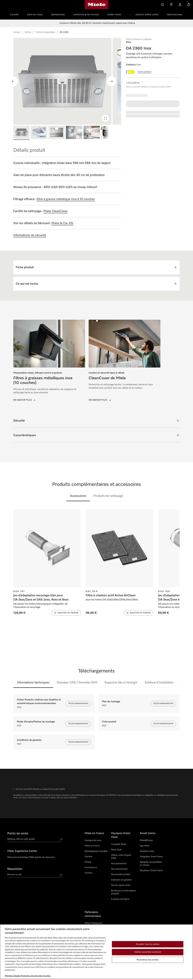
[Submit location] (61, 839)
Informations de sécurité (29, 235)
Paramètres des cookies (148, 960)
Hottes (28, 32)
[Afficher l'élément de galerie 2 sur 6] (39, 133)
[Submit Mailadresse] (61, 875)
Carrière (88, 857)
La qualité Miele (118, 844)
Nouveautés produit (120, 874)
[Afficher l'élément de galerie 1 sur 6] (21, 133)
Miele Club (116, 850)
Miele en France (92, 846)
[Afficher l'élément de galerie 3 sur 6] (56, 133)
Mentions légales (12, 976)
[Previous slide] (13, 81)
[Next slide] (111, 81)
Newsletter (14, 868)
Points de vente (17, 833)
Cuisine (14, 15)
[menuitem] (16, 14)
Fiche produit (144, 72)
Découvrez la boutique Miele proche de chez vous (31, 857)
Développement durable (96, 851)
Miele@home (146, 840)
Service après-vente (147, 15)
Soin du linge (35, 15)
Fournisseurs (91, 867)
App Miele (144, 846)
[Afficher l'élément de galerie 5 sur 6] (92, 133)
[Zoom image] (105, 118)
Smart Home (114, 15)
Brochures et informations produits (123, 892)
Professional (175, 15)
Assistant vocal (147, 851)
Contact (88, 873)
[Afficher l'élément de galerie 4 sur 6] (74, 133)
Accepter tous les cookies (147, 944)
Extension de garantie (121, 880)
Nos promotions (119, 864)
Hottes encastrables (45, 32)
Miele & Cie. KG (62, 223)
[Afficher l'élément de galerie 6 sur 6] (109, 133)
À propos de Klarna (120, 899)
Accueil (16, 32)
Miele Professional (93, 923)
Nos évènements (119, 869)
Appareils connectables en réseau (151, 863)
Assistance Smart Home (151, 870)
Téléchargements (78, 703)
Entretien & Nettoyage (86, 15)
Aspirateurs (58, 15)
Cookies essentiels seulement (147, 952)
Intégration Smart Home (151, 857)
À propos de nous (93, 840)
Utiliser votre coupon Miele (121, 856)
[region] (67, 81)
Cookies (47, 976)
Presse (88, 862)
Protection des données (32, 976)
